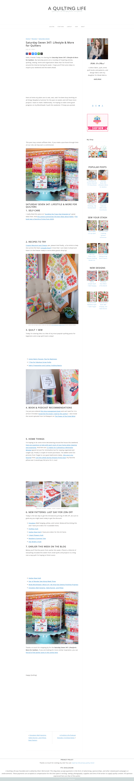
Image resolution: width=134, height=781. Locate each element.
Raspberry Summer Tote (37, 538)
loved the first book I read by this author (53, 414)
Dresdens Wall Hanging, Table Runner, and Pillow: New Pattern (37, 737)
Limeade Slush (46, 248)
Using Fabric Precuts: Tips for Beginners (43, 359)
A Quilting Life (67, 9)
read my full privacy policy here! (83, 763)
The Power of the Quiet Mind (65, 416)
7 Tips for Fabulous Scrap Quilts (40, 362)
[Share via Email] (39, 54)
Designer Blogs (71, 779)
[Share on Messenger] (33, 54)
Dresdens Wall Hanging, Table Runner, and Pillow (46, 588)
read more (97, 78)
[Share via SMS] (36, 54)
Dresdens (32, 523)
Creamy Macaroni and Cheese (36, 245)
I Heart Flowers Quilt (36, 535)
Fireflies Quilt (33, 529)
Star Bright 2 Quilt (35, 542)
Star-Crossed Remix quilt (58, 325)
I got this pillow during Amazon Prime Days (50, 458)
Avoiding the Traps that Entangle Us (57, 214)
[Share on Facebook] (27, 54)
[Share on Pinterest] (30, 54)
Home (28, 39)
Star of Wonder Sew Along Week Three (42, 581)
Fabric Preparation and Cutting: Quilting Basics (45, 365)
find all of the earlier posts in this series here (42, 652)
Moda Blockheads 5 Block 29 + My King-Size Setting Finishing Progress (53, 585)
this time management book (51, 411)
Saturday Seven (44, 39)
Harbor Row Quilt (35, 532)
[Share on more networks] (41, 54)
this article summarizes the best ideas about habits (55, 217)
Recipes (34, 39)
